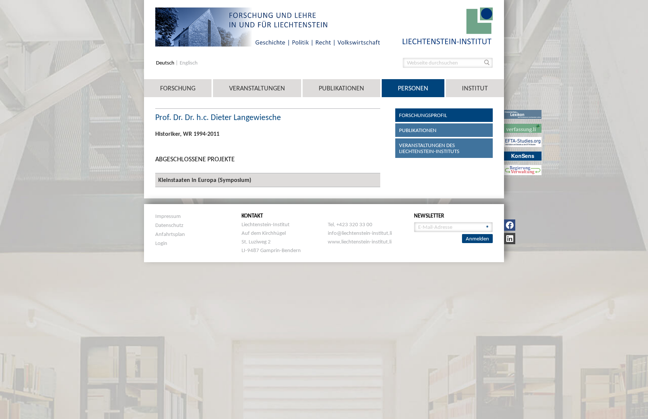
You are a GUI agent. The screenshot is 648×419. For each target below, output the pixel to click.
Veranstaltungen (257, 88)
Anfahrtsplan (170, 234)
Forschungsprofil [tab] (423, 115)
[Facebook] (509, 225)
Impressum (168, 216)
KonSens (522, 155)
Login (161, 243)
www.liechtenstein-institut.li (360, 241)
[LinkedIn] (509, 238)
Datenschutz (169, 225)
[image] (448, 25)
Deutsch (166, 63)
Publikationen (341, 88)
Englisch (189, 63)
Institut (475, 88)
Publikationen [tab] (417, 130)
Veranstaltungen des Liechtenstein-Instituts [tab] (429, 148)
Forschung (177, 88)
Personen (413, 88)
